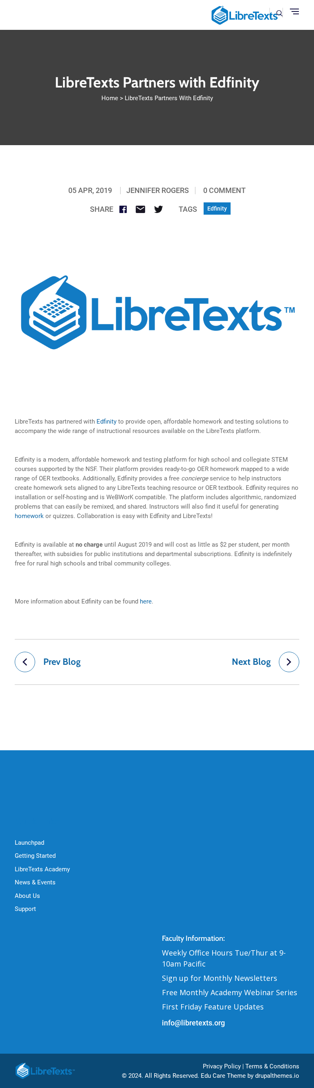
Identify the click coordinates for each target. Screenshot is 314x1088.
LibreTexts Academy (42, 869)
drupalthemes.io (277, 1075)
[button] (279, 12)
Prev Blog (62, 661)
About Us (27, 896)
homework (29, 516)
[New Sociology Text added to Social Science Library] (289, 662)
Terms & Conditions (272, 1066)
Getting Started (35, 855)
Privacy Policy (222, 1066)
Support (25, 909)
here (146, 601)
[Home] (45, 1070)
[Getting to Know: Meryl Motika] (25, 662)
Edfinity (217, 208)
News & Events (35, 882)
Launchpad (29, 842)
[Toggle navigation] (294, 11)
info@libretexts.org (193, 1022)
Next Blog (251, 661)
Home (109, 98)
